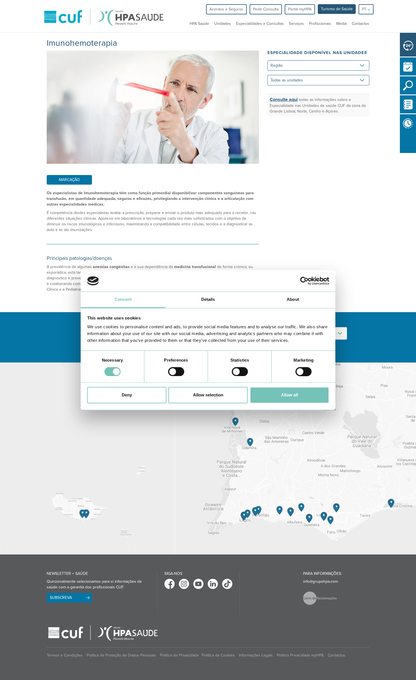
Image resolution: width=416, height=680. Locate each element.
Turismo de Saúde (337, 9)
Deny (127, 395)
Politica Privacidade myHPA (300, 655)
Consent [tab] (123, 299)
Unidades (222, 23)
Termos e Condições (65, 655)
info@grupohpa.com (320, 581)
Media (341, 23)
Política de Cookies (218, 655)
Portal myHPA (300, 9)
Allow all (289, 395)
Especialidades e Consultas (260, 23)
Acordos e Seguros (226, 9)
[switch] (176, 371)
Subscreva (61, 597)
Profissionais (320, 23)
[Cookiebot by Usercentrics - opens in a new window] (304, 281)
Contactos (360, 23)
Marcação (69, 179)
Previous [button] (401, 154)
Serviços (296, 23)
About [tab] (293, 299)
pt (365, 9)
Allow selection (208, 395)
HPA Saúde (199, 23)
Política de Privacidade (179, 655)
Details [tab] (208, 299)
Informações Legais (256, 655)
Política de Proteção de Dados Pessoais (121, 655)
